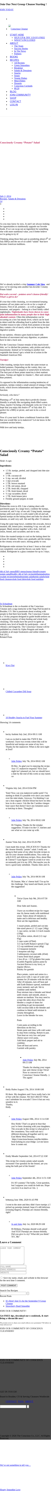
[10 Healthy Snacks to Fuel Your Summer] (24, 715)
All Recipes (19, 63)
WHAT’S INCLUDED (24, 40)
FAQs (21, 1401)
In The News (20, 51)
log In (14, 104)
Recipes (14, 60)
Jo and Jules (16, 1224)
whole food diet (18, 579)
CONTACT (11, 1401)
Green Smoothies (22, 65)
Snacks (17, 73)
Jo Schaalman (6, 603)
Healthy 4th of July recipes (23, 574)
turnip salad (38, 576)
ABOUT (14, 43)
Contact (15, 101)
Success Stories (21, 48)
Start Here (17, 34)
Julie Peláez (16, 761)
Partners (17, 53)
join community (20, 94)
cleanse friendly (32, 571)
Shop (13, 98)
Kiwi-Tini (10, 665)
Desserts (18, 83)
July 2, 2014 (5, 196)
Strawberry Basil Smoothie (18, 1306)
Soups (17, 75)
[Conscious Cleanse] (18, 29)
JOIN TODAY (7, 9)
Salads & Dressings (23, 70)
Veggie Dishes (20, 78)
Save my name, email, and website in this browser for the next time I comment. (24, 1279)
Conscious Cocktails (23, 86)
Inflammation (40, 574)
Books (14, 56)
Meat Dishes (19, 81)
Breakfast (18, 68)
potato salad (28, 576)
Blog (13, 91)
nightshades (17, 576)
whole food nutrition (34, 579)
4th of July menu (7, 571)
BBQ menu (20, 571)
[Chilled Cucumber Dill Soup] (24, 689)
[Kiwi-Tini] (24, 663)
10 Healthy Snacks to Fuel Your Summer (24, 717)
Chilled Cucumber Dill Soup (18, 691)
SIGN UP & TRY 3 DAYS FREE (29, 37)
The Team (18, 46)
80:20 (16, 88)
